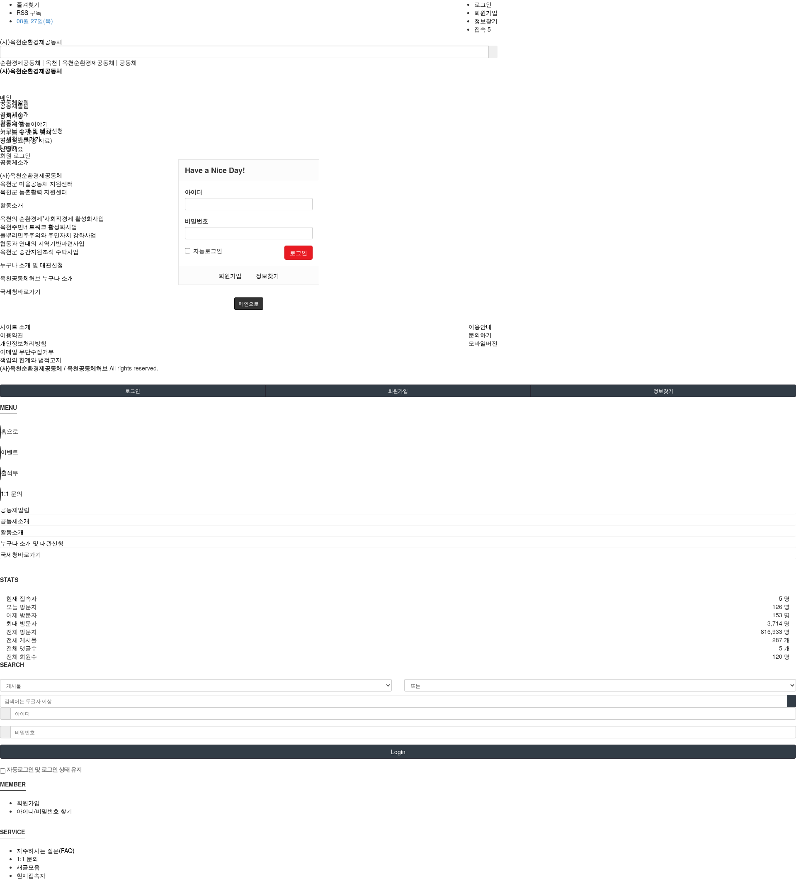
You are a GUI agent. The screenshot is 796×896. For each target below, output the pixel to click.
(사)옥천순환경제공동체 (31, 41)
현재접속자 (31, 875)
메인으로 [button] (249, 303)
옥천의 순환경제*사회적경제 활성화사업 (52, 218)
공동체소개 (14, 162)
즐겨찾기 (28, 4)
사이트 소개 (15, 326)
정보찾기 (486, 21)
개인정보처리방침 (23, 343)
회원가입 (486, 12)
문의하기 (480, 335)
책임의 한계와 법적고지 (30, 359)
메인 (6, 97)
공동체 (128, 62)
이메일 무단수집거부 (27, 351)
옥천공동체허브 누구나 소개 (36, 278)
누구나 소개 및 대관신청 (31, 265)
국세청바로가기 (20, 291)
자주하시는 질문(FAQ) (46, 850)
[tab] (398, 509)
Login (398, 751)
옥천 (51, 62)
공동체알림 (14, 105)
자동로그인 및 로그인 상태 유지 (43, 769)
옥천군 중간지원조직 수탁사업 (39, 251)
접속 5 (482, 29)
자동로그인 (207, 250)
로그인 (483, 4)
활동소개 (11, 205)
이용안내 (480, 326)
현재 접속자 (21, 598)
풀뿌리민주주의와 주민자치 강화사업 (48, 235)
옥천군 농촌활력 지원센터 (33, 191)
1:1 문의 (27, 859)
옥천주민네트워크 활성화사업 (38, 226)
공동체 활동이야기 (24, 123)
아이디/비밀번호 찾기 (44, 811)
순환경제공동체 (20, 62)
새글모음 (28, 867)
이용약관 (11, 335)
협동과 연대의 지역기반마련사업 (42, 243)
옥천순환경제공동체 (88, 62)
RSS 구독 (29, 12)
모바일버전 (483, 343)
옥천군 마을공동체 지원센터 (36, 183)
